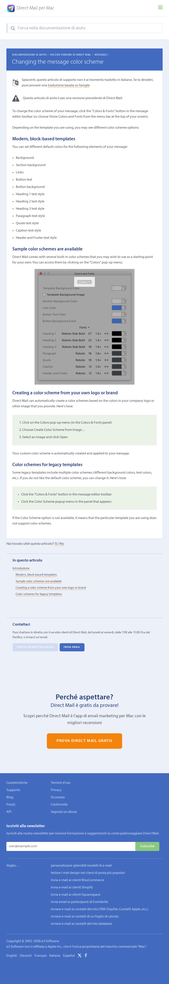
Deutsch (26, 956)
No (62, 544)
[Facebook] (85, 956)
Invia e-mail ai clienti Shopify (72, 887)
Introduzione (21, 568)
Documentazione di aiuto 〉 (31, 55)
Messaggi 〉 (103, 55)
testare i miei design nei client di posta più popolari (88, 873)
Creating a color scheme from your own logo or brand (51, 587)
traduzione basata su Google (69, 85)
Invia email (72, 647)
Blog (9, 797)
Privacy (56, 790)
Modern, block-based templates (36, 574)
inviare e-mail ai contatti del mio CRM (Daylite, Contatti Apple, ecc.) (99, 909)
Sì (56, 544)
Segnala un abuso (64, 812)
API (8, 812)
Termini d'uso (60, 783)
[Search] (13, 28)
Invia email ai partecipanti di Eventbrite (79, 902)
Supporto (13, 790)
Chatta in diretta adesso (35, 647)
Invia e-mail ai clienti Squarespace (75, 895)
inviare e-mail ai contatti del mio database (81, 924)
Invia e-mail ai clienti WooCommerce (77, 880)
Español (69, 956)
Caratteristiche (17, 783)
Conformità (59, 804)
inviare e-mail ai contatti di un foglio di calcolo (85, 916)
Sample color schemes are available (39, 581)
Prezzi (10, 804)
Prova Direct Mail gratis (84, 741)
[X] (79, 956)
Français (41, 956)
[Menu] (160, 8)
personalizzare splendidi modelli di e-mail (81, 865)
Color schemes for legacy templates (39, 594)
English (11, 956)
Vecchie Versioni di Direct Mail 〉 (72, 55)
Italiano (55, 956)
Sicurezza (58, 797)
